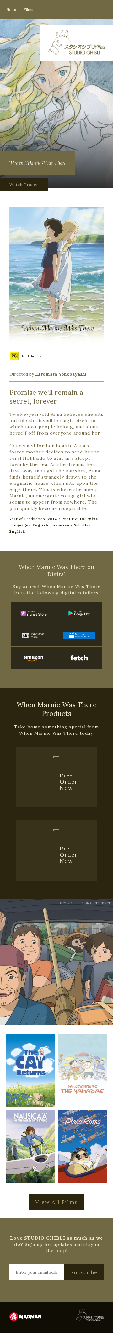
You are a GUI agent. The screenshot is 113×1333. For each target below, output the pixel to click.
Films (28, 9)
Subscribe (83, 1272)
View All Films (56, 1202)
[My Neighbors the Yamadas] (82, 1070)
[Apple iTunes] (33, 613)
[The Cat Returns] (30, 1070)
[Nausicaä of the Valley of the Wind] (30, 1146)
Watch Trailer (23, 184)
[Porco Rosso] (82, 1146)
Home (11, 9)
